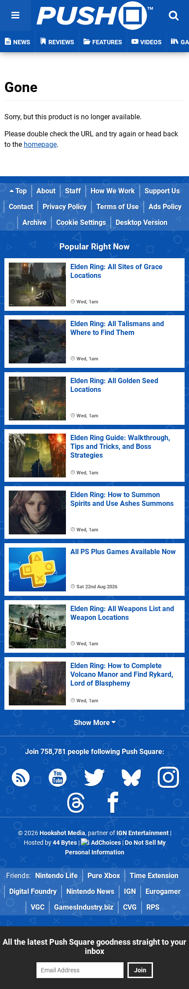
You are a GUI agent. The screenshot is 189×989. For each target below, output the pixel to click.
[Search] (173, 15)
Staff (73, 191)
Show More (93, 723)
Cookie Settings (81, 222)
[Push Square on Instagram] (168, 779)
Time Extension (154, 876)
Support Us (162, 191)
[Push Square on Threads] (76, 804)
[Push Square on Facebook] (113, 804)
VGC (37, 907)
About (45, 191)
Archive (34, 222)
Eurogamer (163, 891)
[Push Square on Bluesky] (131, 779)
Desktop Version (141, 222)
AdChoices (105, 843)
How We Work (113, 191)
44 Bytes (65, 843)
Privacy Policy (65, 207)
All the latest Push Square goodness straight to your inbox (94, 946)
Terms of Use (117, 207)
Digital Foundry (33, 891)
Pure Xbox (103, 876)
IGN (130, 891)
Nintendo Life (56, 876)
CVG (130, 907)
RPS (153, 907)
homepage (40, 144)
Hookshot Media (62, 833)
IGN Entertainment (142, 833)
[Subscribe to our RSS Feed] (20, 779)
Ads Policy (165, 207)
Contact (21, 207)
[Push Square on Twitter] (94, 779)
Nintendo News (90, 891)
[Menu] (15, 15)
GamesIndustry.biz (83, 907)
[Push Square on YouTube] (57, 779)
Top (20, 191)
